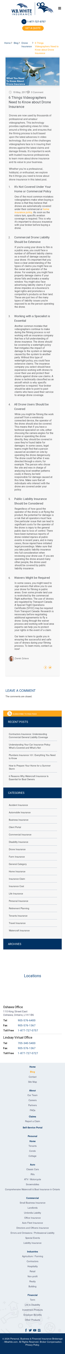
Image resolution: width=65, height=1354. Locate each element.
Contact (32, 1076)
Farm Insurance (17, 856)
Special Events (32, 1237)
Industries (32, 1251)
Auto (32, 1164)
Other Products (32, 1319)
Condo (32, 1150)
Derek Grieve (22, 658)
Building (32, 1286)
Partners (32, 1105)
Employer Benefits (33, 1314)
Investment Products (32, 1309)
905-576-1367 (26, 1025)
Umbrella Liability (32, 1212)
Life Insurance (16, 893)
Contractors (32, 1261)
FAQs (32, 1110)
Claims (32, 1116)
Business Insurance (18, 819)
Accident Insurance (18, 805)
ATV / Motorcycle (32, 1179)
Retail (32, 1271)
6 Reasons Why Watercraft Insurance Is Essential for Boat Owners (28, 777)
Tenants (33, 1145)
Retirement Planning (19, 908)
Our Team (32, 1095)
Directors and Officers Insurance (32, 1227)
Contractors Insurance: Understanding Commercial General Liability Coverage (28, 735)
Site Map (32, 1081)
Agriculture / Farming (32, 1256)
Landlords (33, 1207)
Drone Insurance (27, 44)
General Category (18, 864)
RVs (33, 1174)
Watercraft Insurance (19, 930)
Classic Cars (32, 1169)
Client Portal (15, 827)
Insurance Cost (16, 886)
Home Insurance (17, 871)
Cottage (32, 1155)
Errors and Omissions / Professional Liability (32, 1232)
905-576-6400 (26, 1020)
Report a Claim (32, 1121)
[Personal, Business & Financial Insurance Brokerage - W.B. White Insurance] (22, 9)
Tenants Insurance (18, 915)
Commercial (32, 1198)
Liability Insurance (32, 1242)
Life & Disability (32, 1304)
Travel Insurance (17, 923)
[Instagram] (39, 1330)
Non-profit (33, 1276)
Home (8, 42)
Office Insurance (32, 1217)
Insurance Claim (17, 878)
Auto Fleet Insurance (32, 1222)
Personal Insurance (18, 900)
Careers (33, 1100)
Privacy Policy (32, 1344)
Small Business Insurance (32, 1202)
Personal (32, 1136)
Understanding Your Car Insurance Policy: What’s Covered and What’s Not (30, 746)
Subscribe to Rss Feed (25, 713)
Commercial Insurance (20, 834)
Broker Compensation (51, 1341)
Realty (32, 1281)
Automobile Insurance (20, 812)
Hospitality (32, 1266)
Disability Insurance (18, 841)
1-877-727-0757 (36, 21)
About (32, 1090)
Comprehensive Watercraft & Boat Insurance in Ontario (32, 1189)
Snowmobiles (32, 1184)
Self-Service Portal (32, 1127)
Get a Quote (33, 28)
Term (32, 1299)
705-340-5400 (26, 1043)
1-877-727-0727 (28, 1053)
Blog (17, 42)
